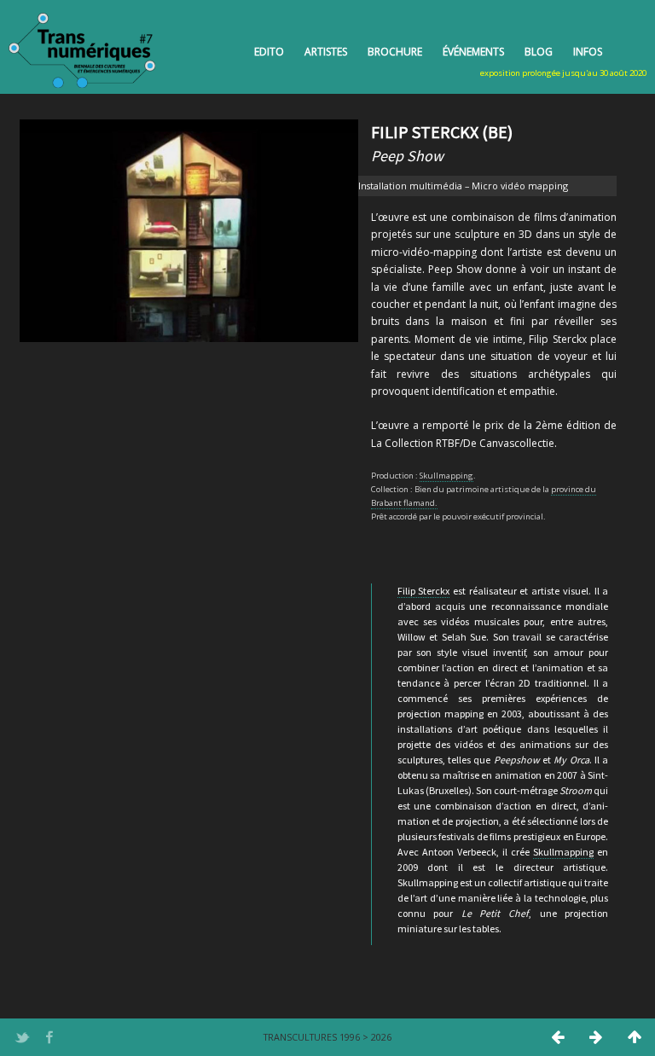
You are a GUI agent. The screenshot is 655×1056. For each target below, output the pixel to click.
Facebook (49, 1037)
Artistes (325, 51)
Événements (473, 51)
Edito (269, 51)
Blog (539, 51)
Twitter (22, 1037)
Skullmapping (446, 475)
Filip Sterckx (423, 590)
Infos (587, 51)
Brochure (395, 51)
